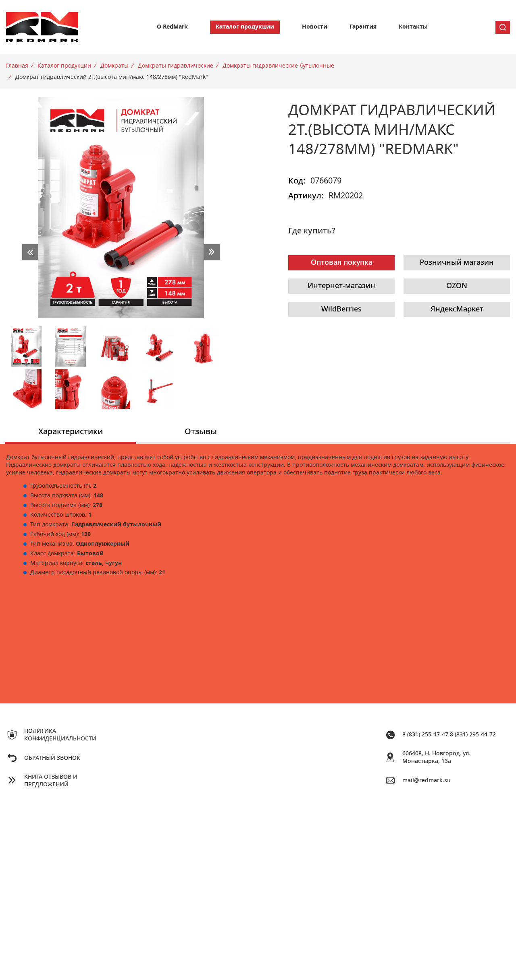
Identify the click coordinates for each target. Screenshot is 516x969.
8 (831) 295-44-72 (473, 735)
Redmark (42, 27)
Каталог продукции (245, 27)
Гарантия (363, 27)
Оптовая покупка (341, 262)
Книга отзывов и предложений (50, 781)
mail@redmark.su (426, 780)
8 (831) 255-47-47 (425, 735)
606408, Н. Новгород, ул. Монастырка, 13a (436, 757)
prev (30, 252)
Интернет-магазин (341, 286)
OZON (456, 286)
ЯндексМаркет (457, 309)
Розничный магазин (457, 262)
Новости (314, 27)
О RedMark (172, 27)
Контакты (413, 27)
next (212, 252)
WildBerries (341, 309)
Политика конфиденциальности (60, 735)
